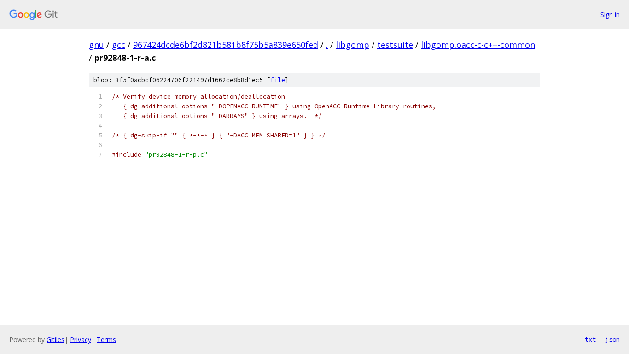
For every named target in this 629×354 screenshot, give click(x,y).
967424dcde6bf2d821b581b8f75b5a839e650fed (225, 44)
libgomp (352, 44)
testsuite (395, 44)
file (277, 80)
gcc (118, 44)
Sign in (610, 14)
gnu (96, 44)
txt (590, 339)
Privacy (80, 339)
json (612, 339)
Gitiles (55, 339)
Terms (106, 339)
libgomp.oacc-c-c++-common (478, 44)
